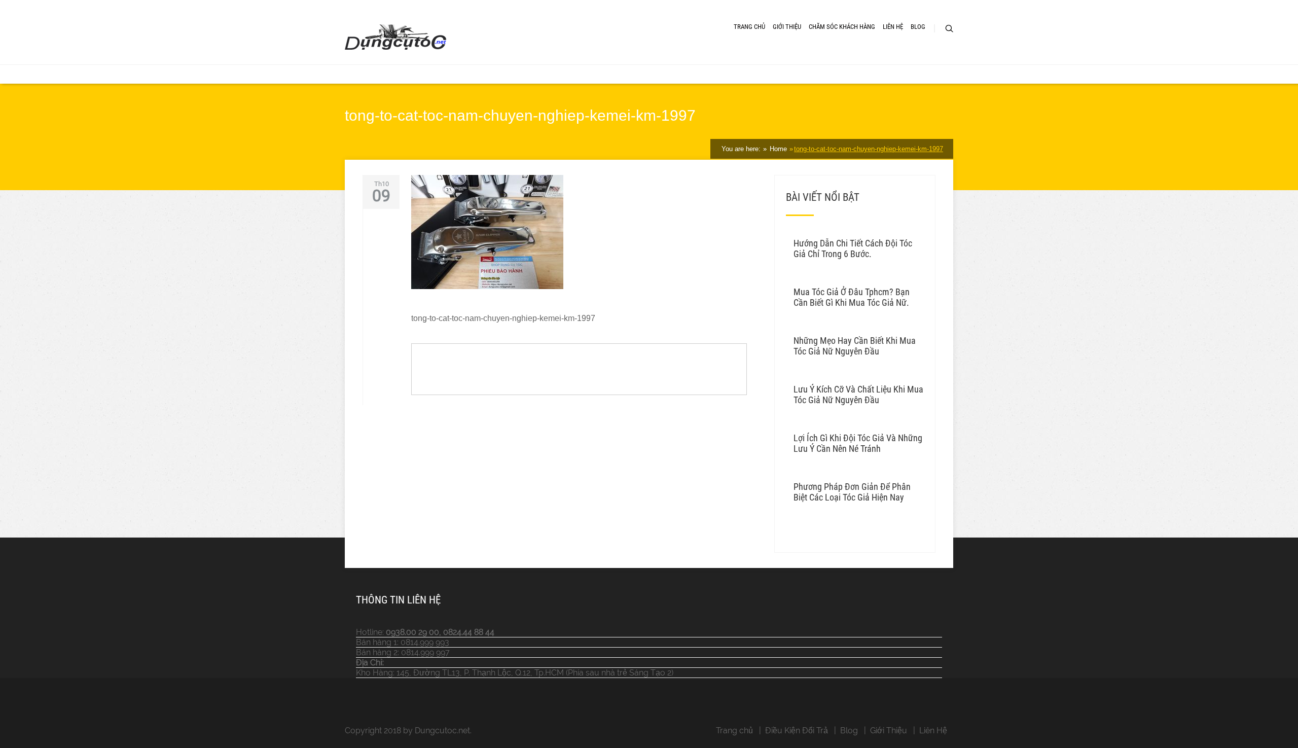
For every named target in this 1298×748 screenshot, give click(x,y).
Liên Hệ (893, 26)
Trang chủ (734, 730)
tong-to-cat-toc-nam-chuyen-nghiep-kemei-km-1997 (868, 149)
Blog (918, 26)
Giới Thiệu (787, 26)
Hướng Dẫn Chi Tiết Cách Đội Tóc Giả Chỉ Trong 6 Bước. (853, 248)
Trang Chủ (749, 26)
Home (777, 149)
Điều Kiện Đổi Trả (796, 730)
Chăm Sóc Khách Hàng (842, 26)
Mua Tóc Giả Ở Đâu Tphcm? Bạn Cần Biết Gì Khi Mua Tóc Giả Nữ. (852, 297)
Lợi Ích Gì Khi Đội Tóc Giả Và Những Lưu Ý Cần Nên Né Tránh (858, 443)
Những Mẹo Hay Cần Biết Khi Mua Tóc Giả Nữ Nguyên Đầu (855, 346)
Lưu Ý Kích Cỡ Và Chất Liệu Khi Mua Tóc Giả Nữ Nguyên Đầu (858, 394)
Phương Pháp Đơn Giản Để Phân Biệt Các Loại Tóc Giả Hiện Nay (852, 492)
